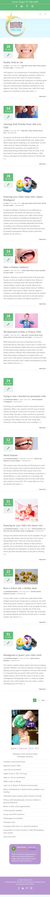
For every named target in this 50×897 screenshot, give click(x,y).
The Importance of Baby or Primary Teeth (22, 332)
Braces (32, 658)
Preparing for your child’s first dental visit (22, 525)
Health (11, 68)
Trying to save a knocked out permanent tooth (24, 396)
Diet (4, 133)
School (23, 531)
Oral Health (28, 337)
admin (7, 66)
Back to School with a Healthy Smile (20, 588)
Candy (30, 130)
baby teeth (24, 66)
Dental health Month (34, 66)
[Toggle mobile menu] (45, 14)
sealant (18, 461)
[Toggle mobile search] (40, 14)
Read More (42, 96)
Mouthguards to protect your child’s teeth (22, 655)
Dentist (43, 66)
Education (42, 270)
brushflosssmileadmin (11, 399)
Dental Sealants (10, 455)
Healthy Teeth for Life (13, 62)
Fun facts (6, 68)
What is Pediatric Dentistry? (16, 267)
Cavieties (35, 130)
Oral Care (21, 337)
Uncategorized (7, 401)
